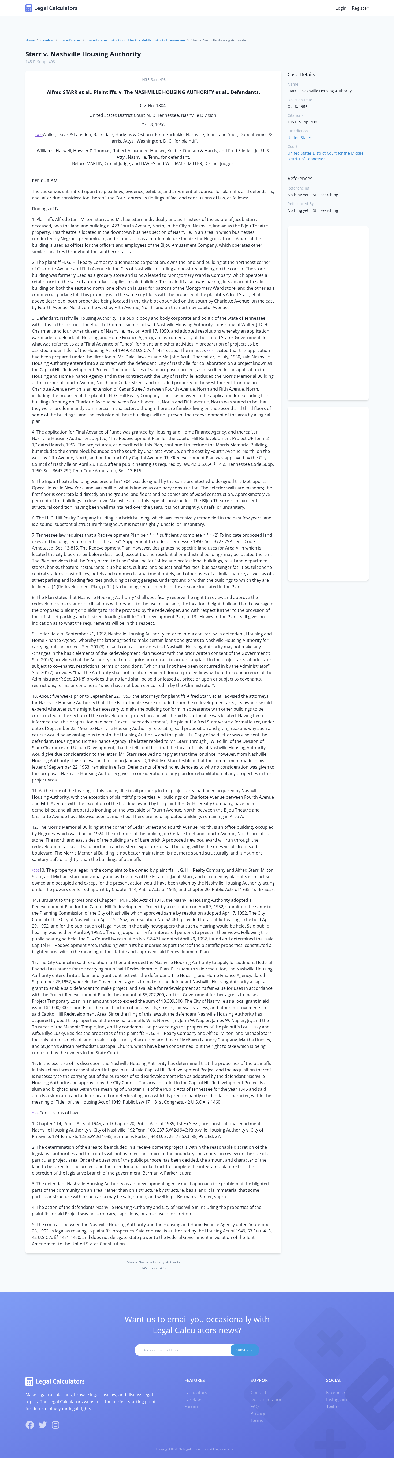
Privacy (258, 1413)
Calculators (195, 1392)
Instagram (336, 1399)
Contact (258, 1392)
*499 (39, 135)
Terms (257, 1420)
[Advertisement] (328, 313)
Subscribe (245, 1350)
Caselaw (46, 40)
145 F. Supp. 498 (40, 61)
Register (360, 8)
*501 (112, 610)
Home (30, 40)
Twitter (333, 1406)
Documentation (267, 1399)
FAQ (255, 1406)
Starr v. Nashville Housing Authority (83, 53)
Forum (191, 1406)
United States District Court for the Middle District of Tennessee (135, 40)
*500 (210, 350)
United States (69, 40)
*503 (35, 1113)
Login (341, 8)
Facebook (335, 1392)
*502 (35, 870)
